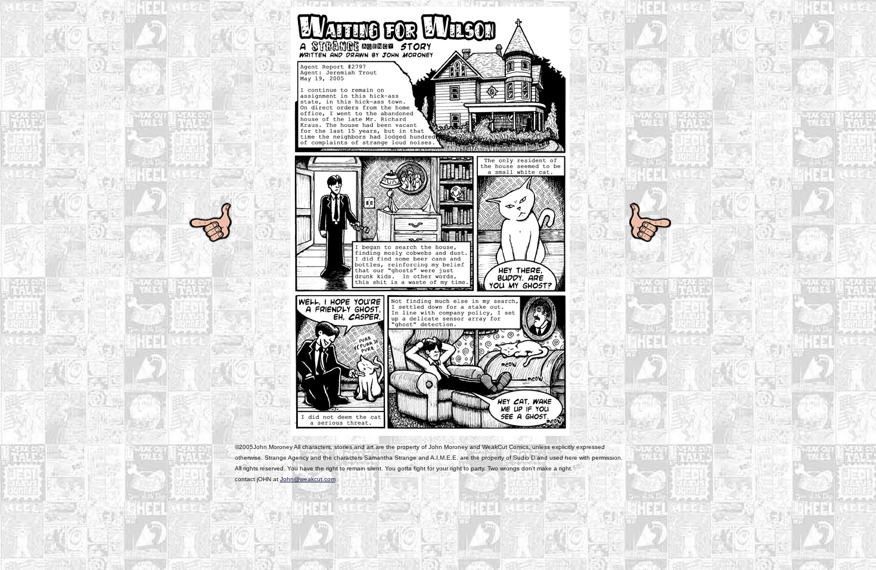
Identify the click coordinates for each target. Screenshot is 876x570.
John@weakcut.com (308, 479)
